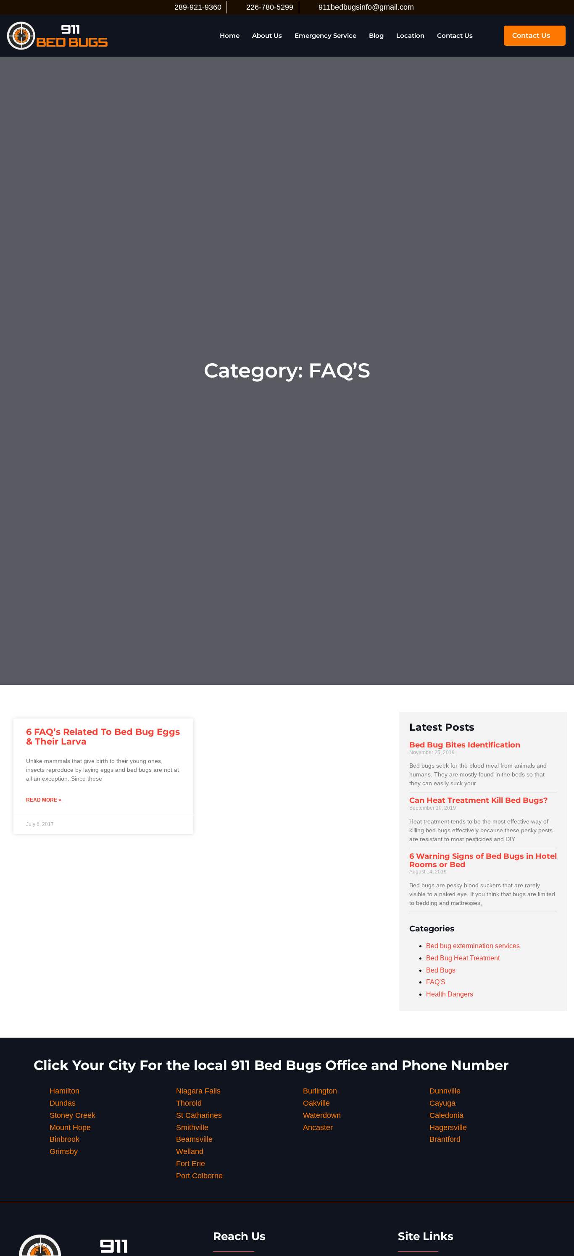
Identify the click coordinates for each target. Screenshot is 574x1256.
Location (410, 35)
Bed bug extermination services (473, 945)
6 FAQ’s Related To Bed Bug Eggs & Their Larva (103, 736)
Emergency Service (325, 35)
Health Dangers (449, 994)
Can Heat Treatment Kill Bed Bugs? (478, 800)
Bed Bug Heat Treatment (463, 958)
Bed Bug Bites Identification (464, 745)
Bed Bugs (441, 970)
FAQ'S (435, 982)
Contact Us (455, 35)
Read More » (43, 800)
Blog (376, 35)
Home (230, 35)
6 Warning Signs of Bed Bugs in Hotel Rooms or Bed (483, 860)
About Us (267, 35)
